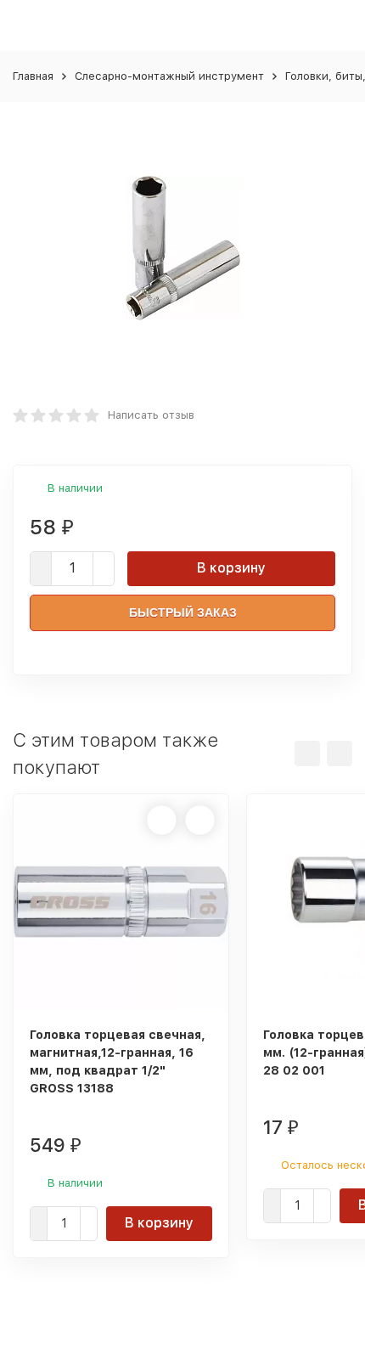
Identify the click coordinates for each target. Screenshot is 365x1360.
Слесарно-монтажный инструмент (169, 76)
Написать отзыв (151, 415)
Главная (33, 76)
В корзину (231, 568)
